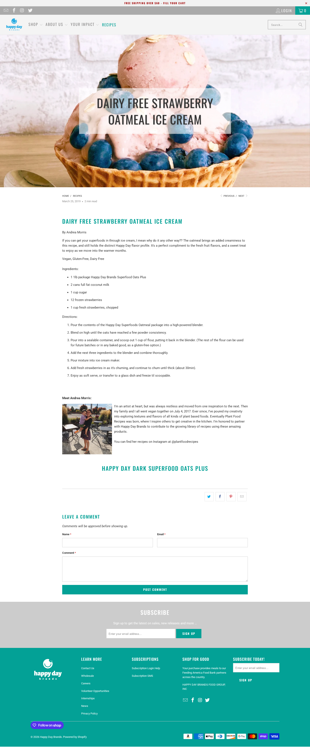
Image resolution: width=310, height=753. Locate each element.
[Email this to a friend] (242, 496)
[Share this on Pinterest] (231, 496)
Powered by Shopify (75, 736)
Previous (229, 196)
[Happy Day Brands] (14, 25)
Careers (85, 683)
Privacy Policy (89, 713)
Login (286, 10)
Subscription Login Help (146, 668)
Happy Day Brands (51, 736)
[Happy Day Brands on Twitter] (29, 10)
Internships (88, 698)
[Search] (300, 24)
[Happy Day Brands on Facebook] (13, 10)
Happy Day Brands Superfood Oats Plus (118, 277)
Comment (69, 552)
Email (161, 534)
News (84, 706)
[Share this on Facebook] (220, 496)
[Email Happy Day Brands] (5, 10)
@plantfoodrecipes (185, 442)
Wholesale (87, 675)
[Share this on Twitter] (209, 496)
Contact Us (87, 668)
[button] (35, 24)
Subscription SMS (142, 675)
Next (242, 196)
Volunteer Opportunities (95, 691)
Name (66, 534)
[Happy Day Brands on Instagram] (21, 10)
